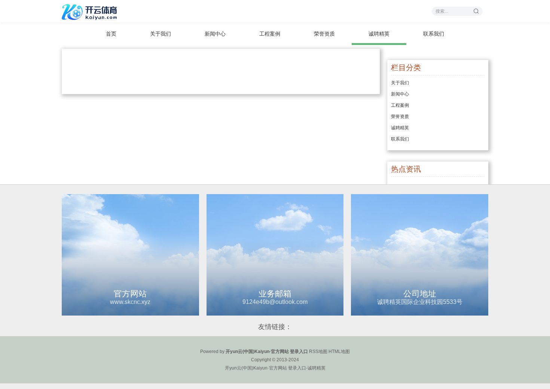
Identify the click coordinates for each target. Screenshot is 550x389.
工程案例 (269, 34)
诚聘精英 (379, 34)
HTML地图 (339, 351)
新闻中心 (215, 34)
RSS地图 (318, 351)
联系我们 (433, 34)
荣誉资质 (324, 34)
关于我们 (160, 34)
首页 (111, 34)
